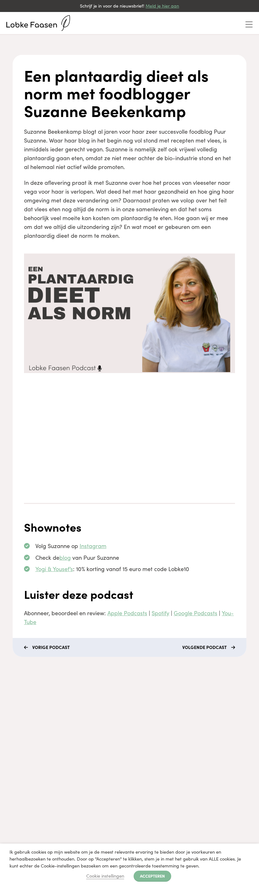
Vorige (51, 647)
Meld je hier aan (162, 6)
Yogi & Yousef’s (54, 569)
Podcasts (19, 748)
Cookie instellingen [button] (105, 876)
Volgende (204, 647)
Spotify (160, 613)
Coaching (20, 714)
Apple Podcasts (127, 613)
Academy (20, 726)
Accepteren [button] (152, 876)
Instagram (93, 546)
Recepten (20, 760)
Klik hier (143, 736)
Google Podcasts (195, 613)
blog (65, 557)
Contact (18, 771)
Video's (17, 737)
